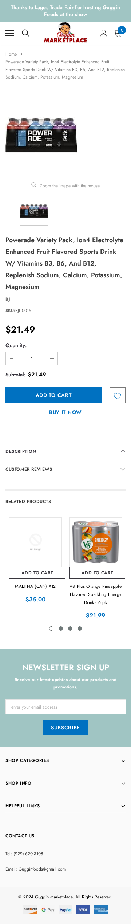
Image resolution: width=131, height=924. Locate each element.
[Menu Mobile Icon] (9, 33)
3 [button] (70, 628)
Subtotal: (15, 374)
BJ (7, 299)
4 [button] (80, 628)
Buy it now (65, 412)
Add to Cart (37, 573)
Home (11, 54)
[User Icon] (103, 33)
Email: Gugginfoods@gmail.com (35, 869)
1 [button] (51, 628)
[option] (65, 135)
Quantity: (16, 345)
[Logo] (65, 31)
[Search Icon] (25, 33)
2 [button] (61, 628)
